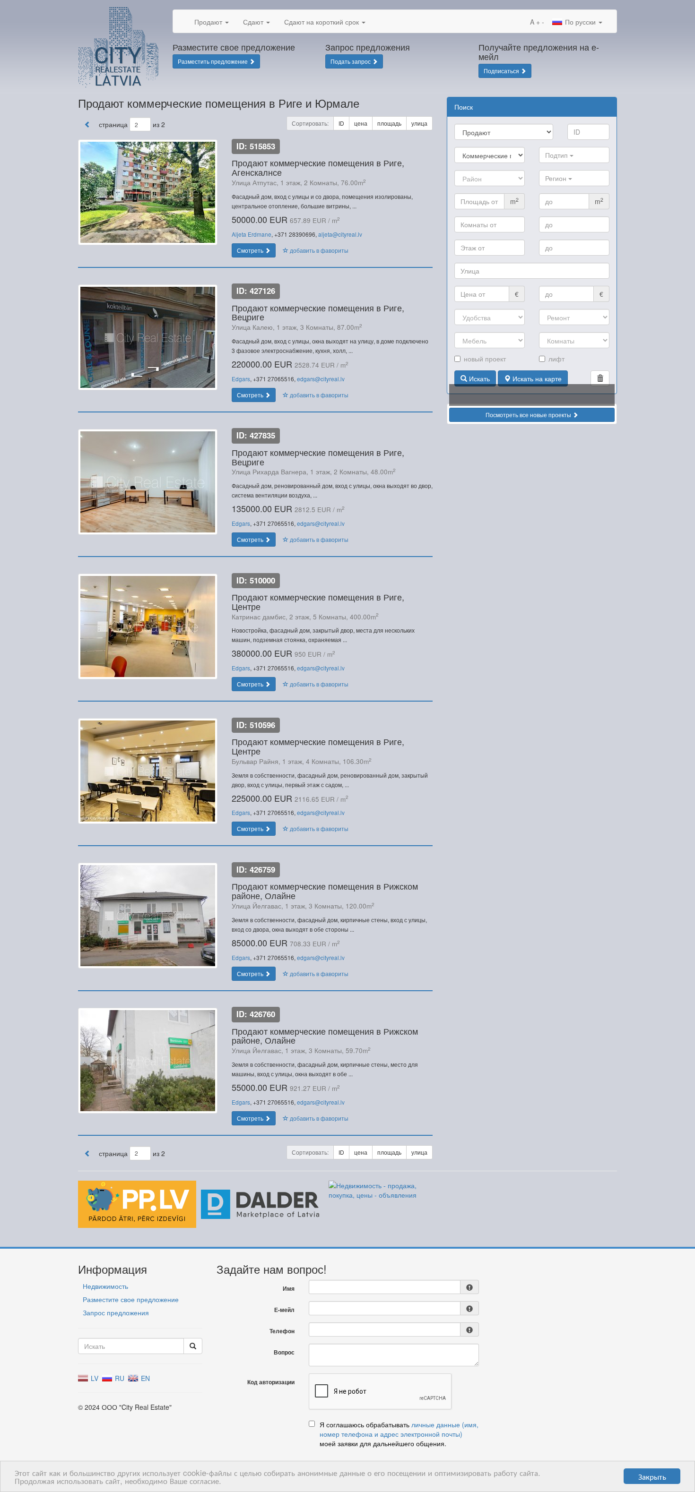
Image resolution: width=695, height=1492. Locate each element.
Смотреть (251, 250)
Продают (209, 21)
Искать (478, 378)
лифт (556, 358)
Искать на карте (536, 378)
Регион (556, 178)
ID (341, 123)
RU (118, 1378)
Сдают (254, 21)
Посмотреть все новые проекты (529, 415)
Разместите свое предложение (131, 1299)
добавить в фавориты (318, 250)
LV (93, 1378)
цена (360, 123)
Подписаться (502, 71)
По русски (580, 21)
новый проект (485, 358)
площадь (389, 123)
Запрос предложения (116, 1312)
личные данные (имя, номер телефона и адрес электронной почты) (399, 1429)
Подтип (557, 155)
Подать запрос (351, 61)
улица (419, 123)
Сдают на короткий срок (322, 21)
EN (144, 1378)
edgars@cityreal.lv (321, 379)
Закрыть (652, 1476)
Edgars (241, 379)
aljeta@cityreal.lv (340, 234)
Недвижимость (105, 1286)
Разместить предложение (213, 61)
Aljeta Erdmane (251, 234)
